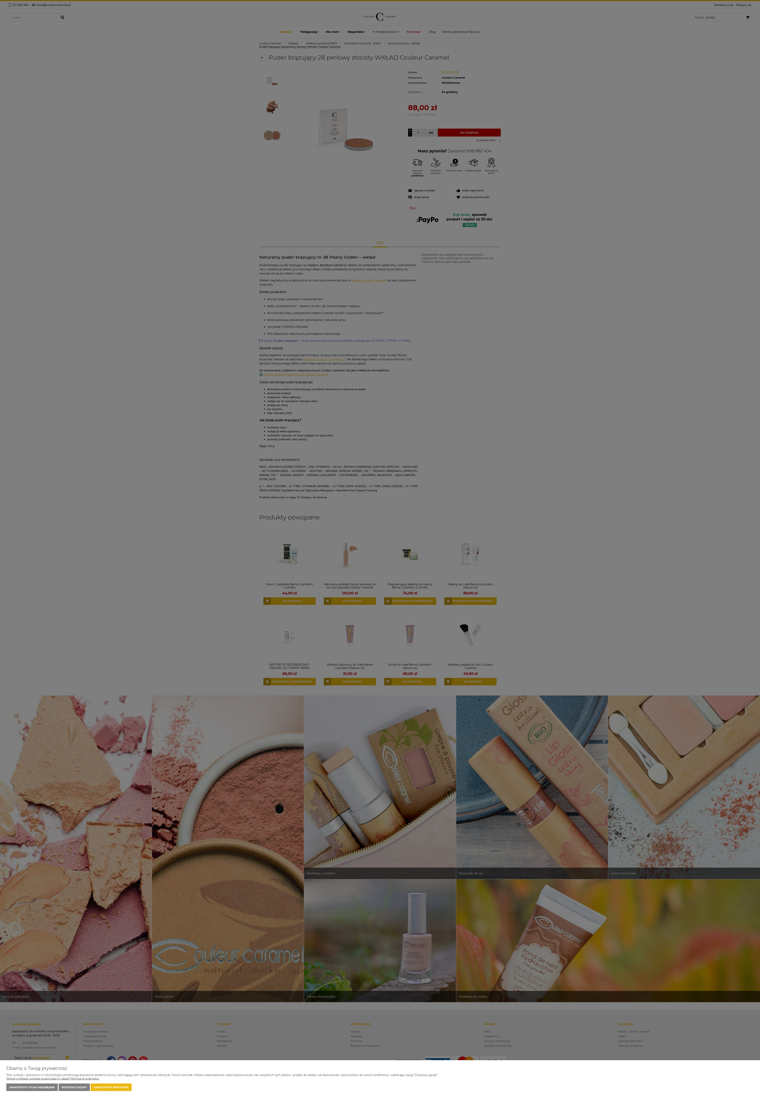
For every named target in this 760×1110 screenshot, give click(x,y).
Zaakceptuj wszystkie (111, 1087)
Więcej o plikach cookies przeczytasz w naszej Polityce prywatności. (52, 1078)
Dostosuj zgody (74, 1087)
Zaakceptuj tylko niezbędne (32, 1087)
